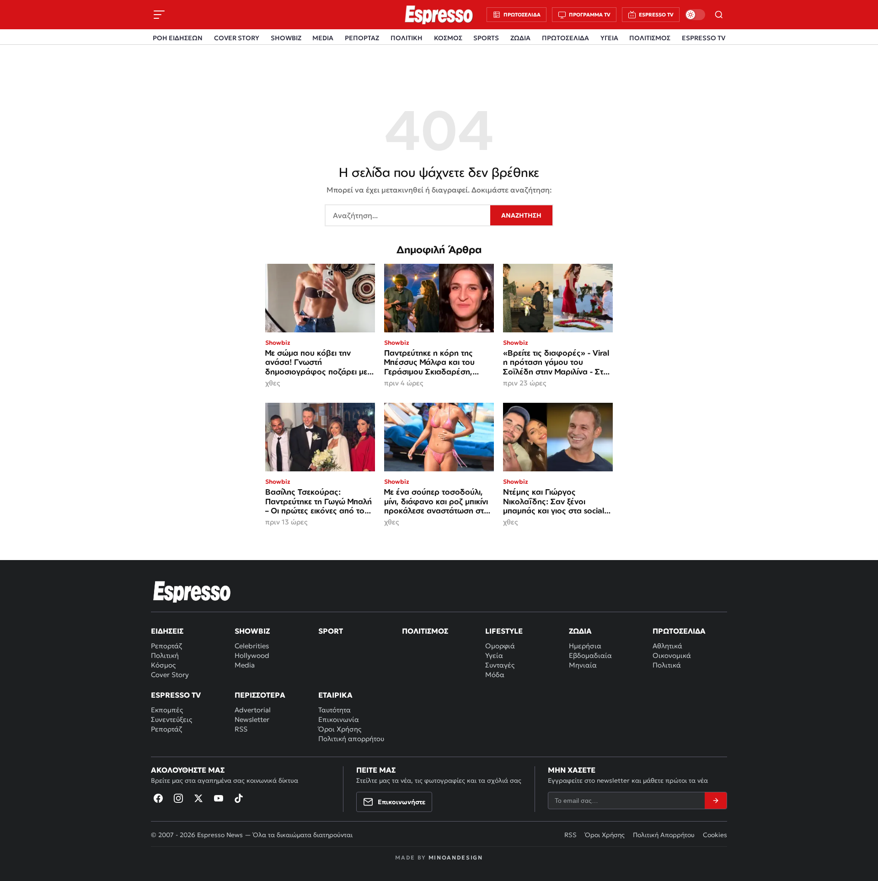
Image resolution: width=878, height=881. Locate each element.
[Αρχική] (192, 592)
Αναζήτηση (521, 215)
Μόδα (494, 674)
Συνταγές (499, 665)
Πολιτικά (667, 665)
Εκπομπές (167, 709)
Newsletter (252, 719)
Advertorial (253, 709)
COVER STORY (236, 38)
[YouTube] (218, 798)
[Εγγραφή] (716, 800)
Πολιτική (165, 655)
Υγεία (494, 655)
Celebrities (252, 645)
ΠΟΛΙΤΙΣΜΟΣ (649, 38)
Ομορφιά (500, 645)
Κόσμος (163, 665)
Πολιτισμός (425, 630)
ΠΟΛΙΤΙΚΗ (407, 38)
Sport (330, 630)
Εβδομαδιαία (590, 655)
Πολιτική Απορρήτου (664, 835)
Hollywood (252, 655)
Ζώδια (580, 630)
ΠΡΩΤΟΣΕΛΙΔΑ (565, 38)
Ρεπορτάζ (166, 645)
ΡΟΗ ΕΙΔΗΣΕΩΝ (178, 38)
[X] (198, 798)
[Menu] (159, 14)
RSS (241, 729)
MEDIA (322, 38)
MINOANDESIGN (455, 857)
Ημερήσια (585, 645)
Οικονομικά (672, 655)
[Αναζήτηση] (719, 14)
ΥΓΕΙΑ (609, 38)
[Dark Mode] (695, 14)
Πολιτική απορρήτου (351, 738)
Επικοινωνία (338, 719)
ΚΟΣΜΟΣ (448, 38)
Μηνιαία (583, 665)
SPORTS (486, 38)
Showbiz (252, 630)
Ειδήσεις (167, 630)
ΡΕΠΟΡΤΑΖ (362, 38)
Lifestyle (504, 630)
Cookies (715, 835)
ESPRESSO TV (703, 38)
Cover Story (170, 674)
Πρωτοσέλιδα (679, 630)
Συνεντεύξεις (171, 719)
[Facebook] (158, 798)
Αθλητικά (667, 645)
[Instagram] (178, 798)
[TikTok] (238, 798)
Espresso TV (176, 694)
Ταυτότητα (334, 709)
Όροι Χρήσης (339, 729)
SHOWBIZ (286, 38)
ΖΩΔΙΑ (520, 38)
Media (245, 665)
